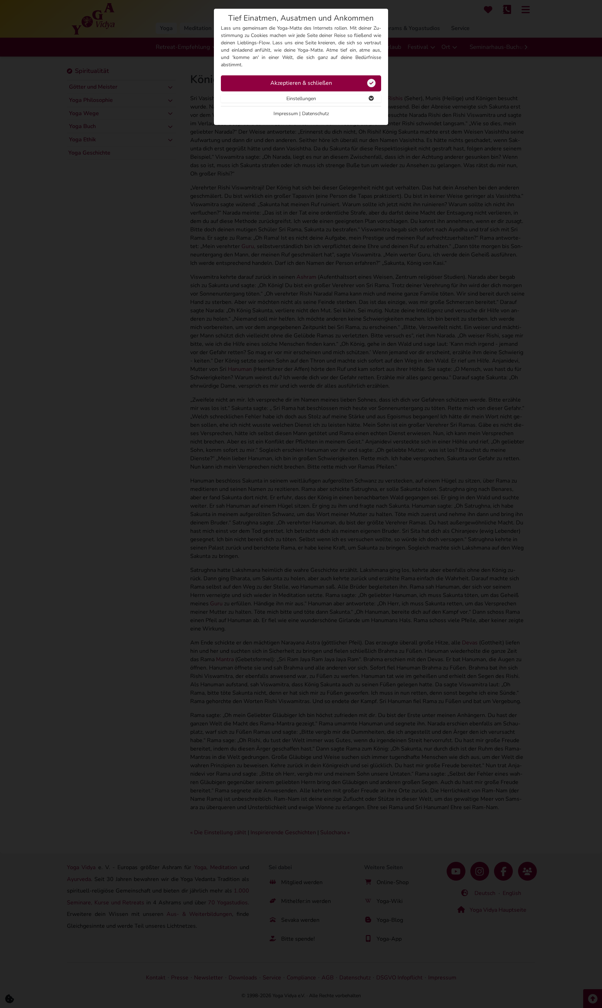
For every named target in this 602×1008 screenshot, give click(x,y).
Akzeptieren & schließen (301, 83)
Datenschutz (315, 113)
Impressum (285, 113)
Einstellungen (301, 98)
